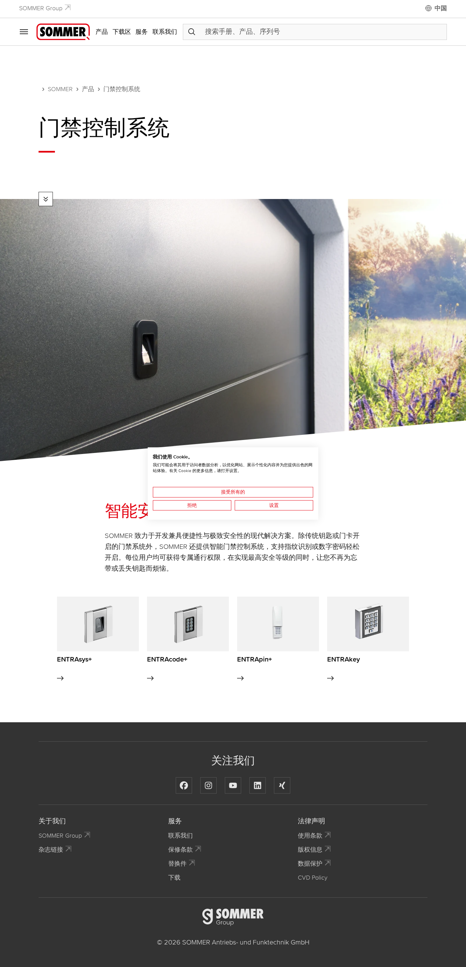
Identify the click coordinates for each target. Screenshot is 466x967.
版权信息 (310, 849)
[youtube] (233, 785)
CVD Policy (312, 877)
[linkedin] (257, 785)
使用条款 (310, 835)
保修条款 (180, 849)
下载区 (122, 31)
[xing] (282, 785)
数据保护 (310, 863)
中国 (441, 8)
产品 (102, 31)
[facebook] (184, 785)
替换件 (177, 863)
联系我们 (164, 31)
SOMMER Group (40, 8)
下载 (174, 877)
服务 (141, 31)
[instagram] (208, 785)
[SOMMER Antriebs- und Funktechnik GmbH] (63, 31)
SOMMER (60, 89)
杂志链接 (51, 849)
